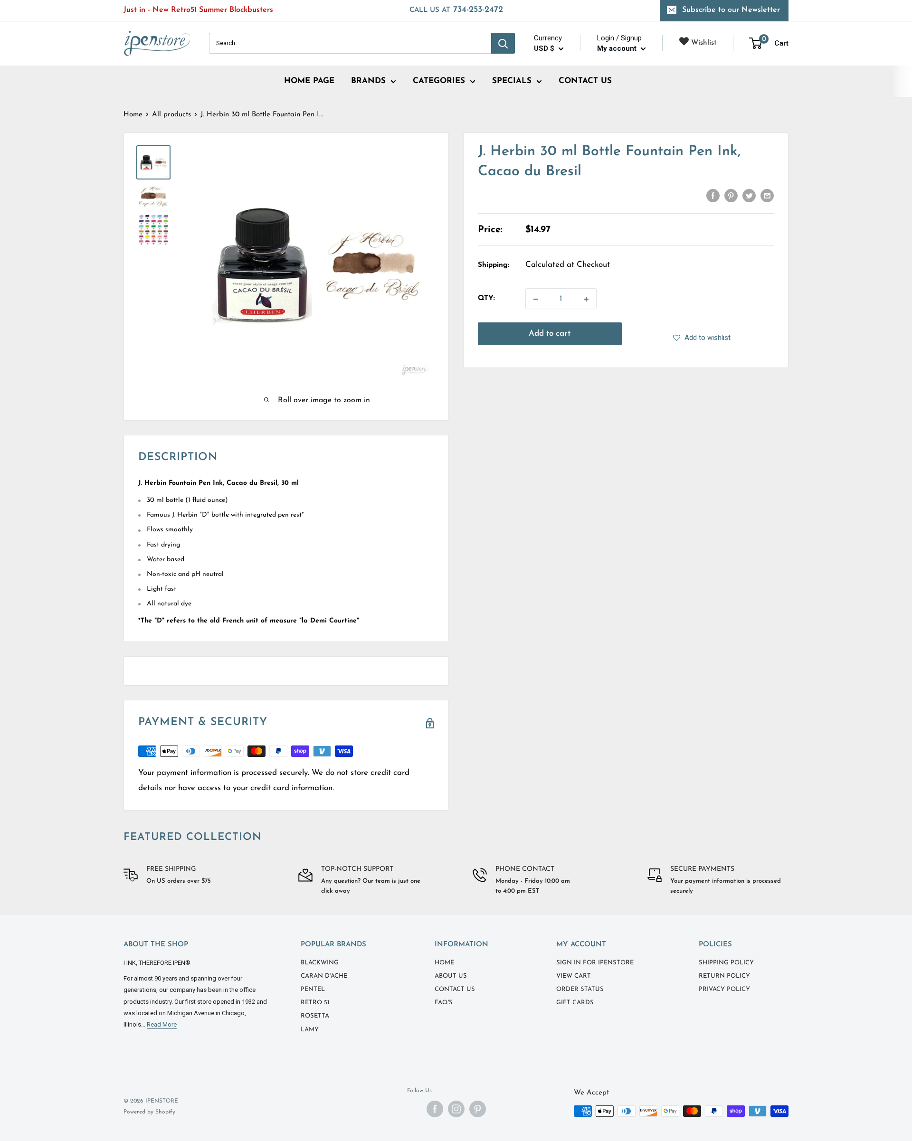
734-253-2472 (456, 10)
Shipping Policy (726, 963)
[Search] (503, 43)
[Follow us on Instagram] (456, 1109)
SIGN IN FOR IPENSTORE (595, 963)
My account (617, 48)
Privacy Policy (724, 989)
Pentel (313, 989)
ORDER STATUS (580, 989)
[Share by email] (767, 195)
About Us (451, 976)
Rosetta (315, 1016)
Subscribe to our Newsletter (731, 10)
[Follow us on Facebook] (435, 1109)
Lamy (310, 1030)
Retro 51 (315, 1003)
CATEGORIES (439, 81)
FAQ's (444, 1003)
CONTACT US (585, 81)
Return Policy (724, 976)
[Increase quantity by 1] (586, 299)
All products (171, 114)
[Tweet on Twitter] (749, 195)
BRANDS (368, 81)
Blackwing (320, 963)
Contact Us (455, 989)
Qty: (486, 298)
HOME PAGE (309, 81)
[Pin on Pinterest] (731, 195)
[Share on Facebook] (713, 195)
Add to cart (549, 334)
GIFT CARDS (575, 1003)
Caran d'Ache (324, 976)
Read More (162, 1024)
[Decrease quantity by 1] (536, 299)
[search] (350, 43)
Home (133, 114)
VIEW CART (573, 976)
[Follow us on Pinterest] (477, 1109)
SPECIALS (512, 81)
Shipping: (493, 265)
